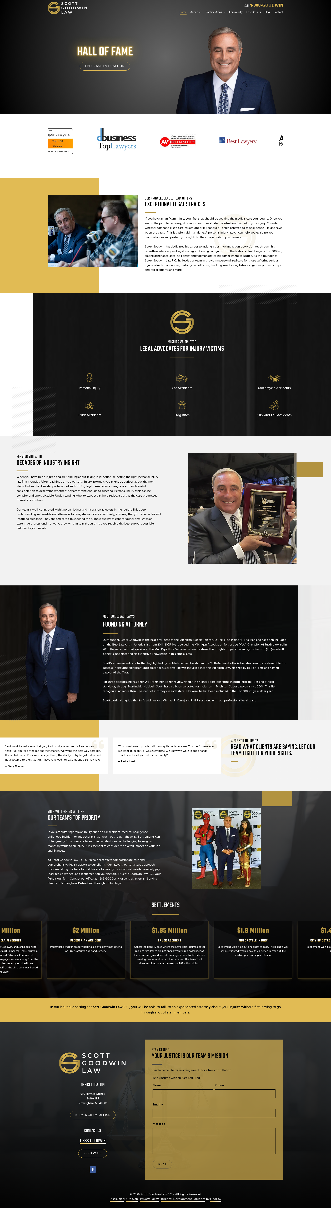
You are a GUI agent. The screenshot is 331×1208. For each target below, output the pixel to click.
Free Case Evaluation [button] (105, 66)
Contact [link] (278, 12)
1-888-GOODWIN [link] (266, 5)
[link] (67, 8)
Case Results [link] (253, 12)
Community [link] (236, 12)
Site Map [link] (132, 1199)
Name (157, 1085)
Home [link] (183, 12)
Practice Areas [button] (213, 12)
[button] (93, 1169)
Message (159, 1124)
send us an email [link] (135, 878)
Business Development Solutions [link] (183, 1199)
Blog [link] (267, 12)
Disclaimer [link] (117, 1199)
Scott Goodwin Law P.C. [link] (156, 1194)
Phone (219, 1085)
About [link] (194, 12)
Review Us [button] (93, 1153)
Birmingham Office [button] (92, 1115)
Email (158, 1104)
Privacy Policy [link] (149, 1199)
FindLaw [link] (215, 1199)
